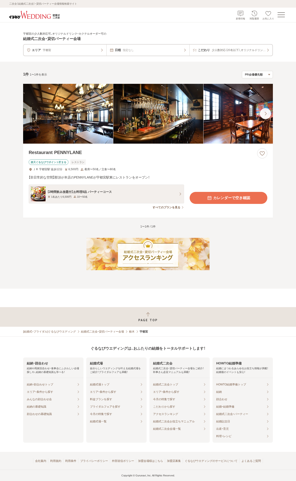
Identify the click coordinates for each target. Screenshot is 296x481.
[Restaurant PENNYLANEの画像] (148, 114)
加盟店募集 (174, 461)
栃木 (132, 331)
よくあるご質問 (251, 461)
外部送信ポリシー (123, 461)
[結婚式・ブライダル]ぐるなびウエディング (49, 331)
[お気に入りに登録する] (262, 153)
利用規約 (55, 461)
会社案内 (40, 461)
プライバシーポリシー (94, 461)
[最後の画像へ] (265, 113)
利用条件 (70, 461)
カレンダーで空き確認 (231, 198)
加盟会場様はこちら (150, 461)
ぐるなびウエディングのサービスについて (211, 461)
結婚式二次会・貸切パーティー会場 (102, 331)
